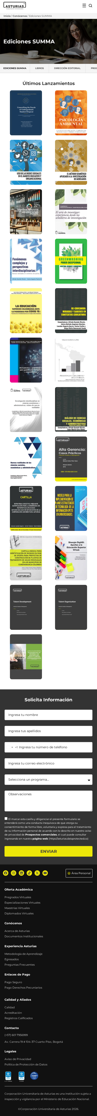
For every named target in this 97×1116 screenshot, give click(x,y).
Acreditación (13, 1012)
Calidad (10, 1007)
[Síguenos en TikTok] (29, 873)
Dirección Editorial (67, 68)
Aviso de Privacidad (18, 1059)
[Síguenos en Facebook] (5, 873)
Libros (39, 68)
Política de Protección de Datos (26, 1064)
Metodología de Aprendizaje (23, 954)
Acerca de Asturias (17, 931)
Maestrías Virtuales (17, 908)
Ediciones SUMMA (14, 68)
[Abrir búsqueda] (90, 6)
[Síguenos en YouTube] (45, 873)
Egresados (12, 959)
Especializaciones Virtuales (22, 902)
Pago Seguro (13, 982)
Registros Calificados (19, 1018)
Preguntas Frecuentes (20, 964)
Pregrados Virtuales (18, 897)
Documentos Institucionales (24, 936)
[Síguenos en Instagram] (13, 873)
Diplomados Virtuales (19, 913)
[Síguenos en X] (37, 873)
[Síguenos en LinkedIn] (21, 873)
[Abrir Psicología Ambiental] (71, 112)
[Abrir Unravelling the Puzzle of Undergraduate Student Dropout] (26, 112)
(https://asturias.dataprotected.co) (68, 838)
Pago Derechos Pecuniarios (23, 987)
